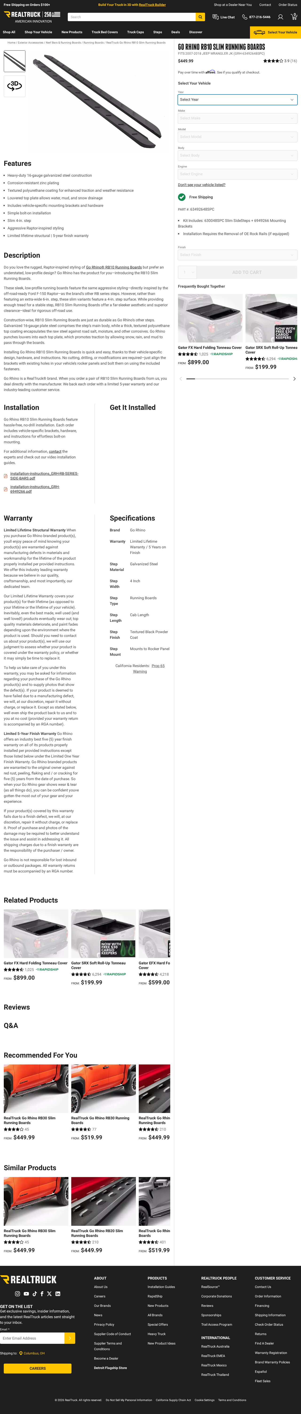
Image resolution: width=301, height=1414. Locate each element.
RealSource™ (210, 1287)
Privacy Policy (104, 1324)
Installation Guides (161, 1287)
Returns (260, 1334)
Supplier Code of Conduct (112, 1334)
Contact (265, 5)
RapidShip (155, 1296)
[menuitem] (9, 32)
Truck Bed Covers (105, 32)
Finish (182, 247)
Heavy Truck (157, 1334)
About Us (100, 1287)
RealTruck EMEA (213, 1356)
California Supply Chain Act (173, 1400)
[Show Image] (14, 61)
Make (181, 110)
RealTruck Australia (215, 1346)
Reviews (207, 1306)
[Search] (200, 17)
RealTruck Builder (152, 5)
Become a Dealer (106, 1358)
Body (181, 148)
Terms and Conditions (232, 1400)
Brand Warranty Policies (272, 1362)
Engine (182, 166)
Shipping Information (270, 1315)
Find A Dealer (264, 1343)
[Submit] (69, 1338)
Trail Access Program (216, 1324)
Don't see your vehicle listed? (202, 185)
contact (55, 451)
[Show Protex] (14, 86)
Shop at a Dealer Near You (233, 5)
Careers (99, 1296)
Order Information (268, 1296)
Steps (157, 32)
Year (181, 92)
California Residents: (140, 669)
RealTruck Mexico (214, 1365)
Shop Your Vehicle (38, 32)
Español (261, 1371)
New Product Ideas (161, 1343)
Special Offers (158, 1324)
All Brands (155, 1315)
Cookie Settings (204, 1400)
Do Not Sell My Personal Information (129, 1400)
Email (4, 1329)
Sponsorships (211, 1315)
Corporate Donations (216, 1296)
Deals (175, 32)
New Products (72, 32)
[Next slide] (294, 379)
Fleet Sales (262, 1381)
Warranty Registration (271, 1353)
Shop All (9, 32)
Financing (262, 1306)
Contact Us (263, 1287)
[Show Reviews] (280, 61)
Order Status (288, 5)
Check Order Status (269, 1324)
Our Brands (102, 1306)
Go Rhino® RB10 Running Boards (114, 267)
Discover (195, 32)
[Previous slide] (181, 379)
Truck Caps (135, 32)
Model (182, 129)
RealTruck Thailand (215, 1375)
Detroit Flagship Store (110, 1368)
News (98, 1315)
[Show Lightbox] (98, 101)
